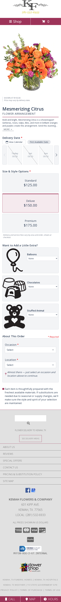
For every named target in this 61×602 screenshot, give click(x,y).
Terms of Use (52, 590)
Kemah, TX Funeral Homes (17, 579)
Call (11, 599)
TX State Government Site (42, 585)
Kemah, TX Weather (14, 585)
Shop (17, 21)
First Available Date (39, 142)
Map (31, 599)
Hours (52, 599)
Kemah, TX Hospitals (46, 579)
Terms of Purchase (31, 590)
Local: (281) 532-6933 (30, 515)
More (7, 129)
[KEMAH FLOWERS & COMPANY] (30, 13)
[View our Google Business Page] (33, 491)
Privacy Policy (9, 590)
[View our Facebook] (27, 491)
